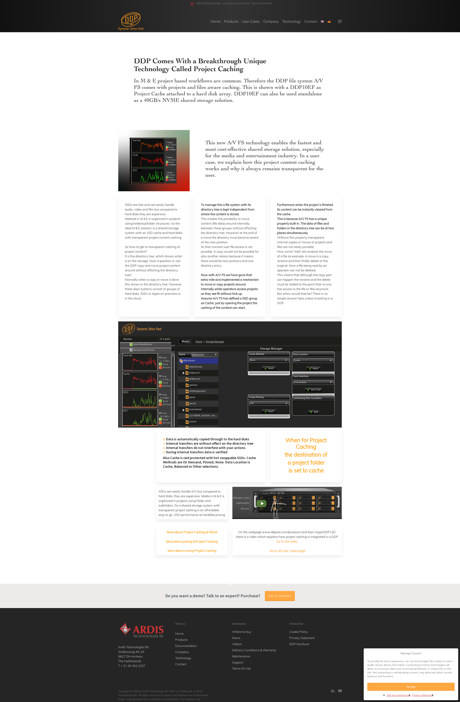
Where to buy (241, 632)
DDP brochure (299, 644)
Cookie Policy (298, 632)
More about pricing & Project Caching (192, 541)
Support (237, 662)
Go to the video (287, 541)
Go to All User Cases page (287, 551)
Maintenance (241, 656)
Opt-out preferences (398, 695)
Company (182, 652)
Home (179, 633)
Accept (411, 686)
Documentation (186, 646)
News (236, 638)
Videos (237, 644)
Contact (180, 664)
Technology (183, 658)
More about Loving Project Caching (192, 550)
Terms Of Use (241, 668)
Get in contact (280, 596)
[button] (340, 21)
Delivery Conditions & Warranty (254, 650)
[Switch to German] (329, 21)
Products (181, 640)
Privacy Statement (422, 695)
